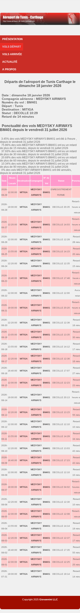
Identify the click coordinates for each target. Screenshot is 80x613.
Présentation (12, 39)
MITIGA (24, 192)
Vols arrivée (12, 54)
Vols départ (11, 46)
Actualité (9, 61)
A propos (9, 69)
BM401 (46, 192)
